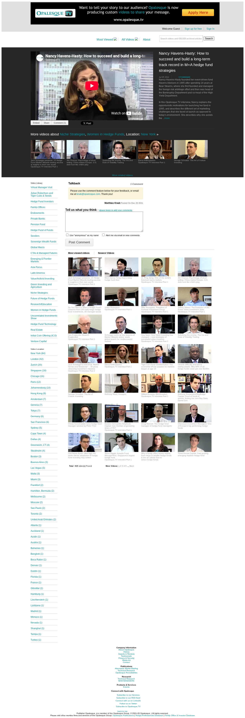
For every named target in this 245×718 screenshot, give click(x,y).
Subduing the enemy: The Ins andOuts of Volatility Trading (193, 336)
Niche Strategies (72, 134)
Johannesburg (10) (41, 387)
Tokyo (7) (35, 410)
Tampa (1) (36, 634)
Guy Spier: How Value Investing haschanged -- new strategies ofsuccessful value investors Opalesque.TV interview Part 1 (157, 338)
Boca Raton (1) (38, 559)
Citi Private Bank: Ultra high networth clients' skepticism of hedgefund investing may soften (83, 455)
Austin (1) (36, 536)
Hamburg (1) (37, 594)
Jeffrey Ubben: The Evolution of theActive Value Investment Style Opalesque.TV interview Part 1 (193, 309)
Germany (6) (37, 416)
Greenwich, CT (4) (40, 445)
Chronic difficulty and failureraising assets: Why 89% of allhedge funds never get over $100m (193, 366)
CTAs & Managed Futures (44, 253)
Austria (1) (36, 542)
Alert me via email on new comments (123, 235)
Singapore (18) (38, 370)
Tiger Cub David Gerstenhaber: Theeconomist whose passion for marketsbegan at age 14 (157, 366)
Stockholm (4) (38, 450)
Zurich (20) (36, 364)
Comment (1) (60, 123)
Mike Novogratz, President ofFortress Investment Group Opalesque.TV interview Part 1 (154, 309)
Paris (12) (36, 382)
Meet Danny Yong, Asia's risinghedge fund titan (118, 279)
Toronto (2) (36, 513)
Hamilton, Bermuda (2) (42, 491)
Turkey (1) (36, 640)
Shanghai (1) (37, 628)
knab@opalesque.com (88, 194)
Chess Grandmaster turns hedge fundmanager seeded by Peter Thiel (85, 425)
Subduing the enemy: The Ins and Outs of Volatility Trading (117, 161)
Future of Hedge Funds (43, 298)
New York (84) (38, 353)
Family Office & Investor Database (180, 715)
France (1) (36, 582)
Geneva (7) (36, 405)
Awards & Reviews (126, 654)
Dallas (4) (36, 439)
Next (132, 466)
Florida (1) (36, 577)
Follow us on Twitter (128, 704)
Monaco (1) (36, 617)
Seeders (35, 236)
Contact (126, 662)
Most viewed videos (79, 253)
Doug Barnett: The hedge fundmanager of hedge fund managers (156, 425)
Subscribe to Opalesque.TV (128, 706)
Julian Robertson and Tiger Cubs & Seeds (42, 194)
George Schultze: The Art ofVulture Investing (80, 395)
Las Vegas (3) (38, 468)
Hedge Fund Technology (43, 324)
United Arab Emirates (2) (43, 519)
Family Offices (38, 207)
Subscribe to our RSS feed (128, 698)
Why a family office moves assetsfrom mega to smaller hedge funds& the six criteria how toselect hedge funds (156, 456)
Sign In (210, 28)
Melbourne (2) (38, 496)
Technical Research (126, 670)
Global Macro (38, 247)
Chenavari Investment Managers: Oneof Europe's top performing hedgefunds (195, 426)
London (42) (37, 359)
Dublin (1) (36, 571)
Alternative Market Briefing (126, 668)
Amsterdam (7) (38, 399)
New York (148, 134)
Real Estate (37, 330)
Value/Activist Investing (42, 278)
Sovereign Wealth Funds (43, 241)
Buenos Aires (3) (39, 462)
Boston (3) (36, 456)
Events (126, 687)
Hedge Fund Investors (42, 201)
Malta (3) (35, 473)
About (146, 39)
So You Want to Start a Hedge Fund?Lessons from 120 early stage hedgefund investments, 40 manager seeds (84, 309)
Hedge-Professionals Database (150, 715)
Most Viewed (105, 39)
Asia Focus (36, 267)
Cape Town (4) (38, 433)
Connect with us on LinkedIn (128, 701)
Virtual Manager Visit (41, 187)
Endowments (37, 213)
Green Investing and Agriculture (41, 285)
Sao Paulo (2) (38, 508)
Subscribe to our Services (128, 695)
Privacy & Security (126, 658)
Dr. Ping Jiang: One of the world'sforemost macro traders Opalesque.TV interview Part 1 (156, 280)
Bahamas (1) (37, 548)
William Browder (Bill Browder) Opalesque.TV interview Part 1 (154, 395)
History (126, 652)
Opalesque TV (62, 40)
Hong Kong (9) (38, 393)
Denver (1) (36, 565)
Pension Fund (38, 224)
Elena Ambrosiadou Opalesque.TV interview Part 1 (151, 161)
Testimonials (126, 656)
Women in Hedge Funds (105, 134)
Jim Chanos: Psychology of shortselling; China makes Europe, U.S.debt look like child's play (193, 280)
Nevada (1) (36, 622)
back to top (122, 711)
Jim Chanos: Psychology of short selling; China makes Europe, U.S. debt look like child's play (82, 162)
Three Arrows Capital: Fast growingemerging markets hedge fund (193, 454)
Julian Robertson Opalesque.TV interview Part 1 (118, 308)
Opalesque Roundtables (126, 673)
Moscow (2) (37, 502)
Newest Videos (106, 253)
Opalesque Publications (123, 715)
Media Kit (126, 660)
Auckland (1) (37, 531)
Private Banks (38, 218)
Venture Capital (39, 341)
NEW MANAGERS (126, 681)
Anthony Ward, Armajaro (115, 394)
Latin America (38, 273)
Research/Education (41, 304)
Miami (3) (35, 479)
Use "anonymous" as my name (84, 235)
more (167, 118)
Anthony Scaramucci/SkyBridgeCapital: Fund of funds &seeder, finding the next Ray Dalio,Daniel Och (193, 397)
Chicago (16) (37, 376)
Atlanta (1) (36, 525)
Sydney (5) (36, 428)
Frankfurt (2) (37, 485)
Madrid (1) (36, 611)
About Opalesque (126, 650)
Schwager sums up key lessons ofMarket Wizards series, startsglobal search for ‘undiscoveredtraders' (120, 338)
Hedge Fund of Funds (42, 230)
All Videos (128, 39)
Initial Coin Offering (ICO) (44, 335)
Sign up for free (193, 28)
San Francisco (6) (40, 422)
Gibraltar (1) (37, 588)
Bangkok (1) (37, 554)
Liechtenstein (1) (39, 599)
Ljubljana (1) (37, 605)
